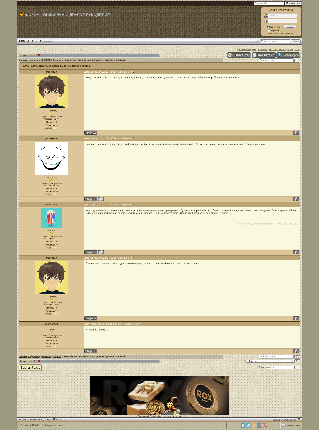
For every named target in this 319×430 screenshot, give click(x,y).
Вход (34, 41)
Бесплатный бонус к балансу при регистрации (159, 416)
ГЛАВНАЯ (24, 41)
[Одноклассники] (253, 425)
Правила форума (277, 49)
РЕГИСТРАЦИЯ (287, 33)
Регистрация (47, 41)
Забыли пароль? (272, 33)
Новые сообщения (247, 49)
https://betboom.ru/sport (206, 210)
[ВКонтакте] (243, 425)
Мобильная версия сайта (30, 419)
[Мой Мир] (259, 425)
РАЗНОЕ (46, 60)
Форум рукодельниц (29, 60)
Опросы (57, 60)
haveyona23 (51, 324)
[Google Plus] (264, 425)
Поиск (290, 49)
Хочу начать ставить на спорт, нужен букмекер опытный (95, 60)
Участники (262, 49)
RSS (297, 49)
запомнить (275, 27)
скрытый (275, 30)
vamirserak (51, 204)
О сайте (24, 425)
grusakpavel (51, 138)
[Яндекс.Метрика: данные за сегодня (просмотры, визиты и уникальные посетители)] (52, 419)
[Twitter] (248, 425)
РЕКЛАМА (37, 425)
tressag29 (51, 72)
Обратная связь (54, 425)
